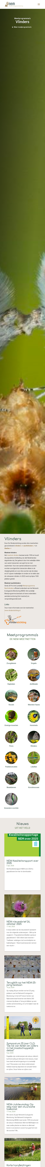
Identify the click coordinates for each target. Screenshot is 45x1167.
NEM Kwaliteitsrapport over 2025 (22, 862)
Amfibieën (34, 684)
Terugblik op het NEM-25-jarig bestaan (21, 983)
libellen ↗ (7, 548)
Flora (11, 746)
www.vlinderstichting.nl (12, 610)
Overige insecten (11, 725)
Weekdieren (11, 787)
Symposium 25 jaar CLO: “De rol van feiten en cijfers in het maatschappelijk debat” (22, 1047)
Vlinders (33, 746)
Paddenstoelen (11, 767)
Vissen (11, 705)
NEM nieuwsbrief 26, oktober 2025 (18, 922)
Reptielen (11, 684)
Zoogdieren (11, 663)
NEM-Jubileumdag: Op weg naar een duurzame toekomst (21, 1106)
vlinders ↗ (19, 546)
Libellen (34, 767)
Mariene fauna (34, 705)
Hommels (34, 725)
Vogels (34, 663)
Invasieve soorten (11, 808)
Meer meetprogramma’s (22, 27)
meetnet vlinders (13, 555)
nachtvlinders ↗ (29, 546)
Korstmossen (33, 787)
